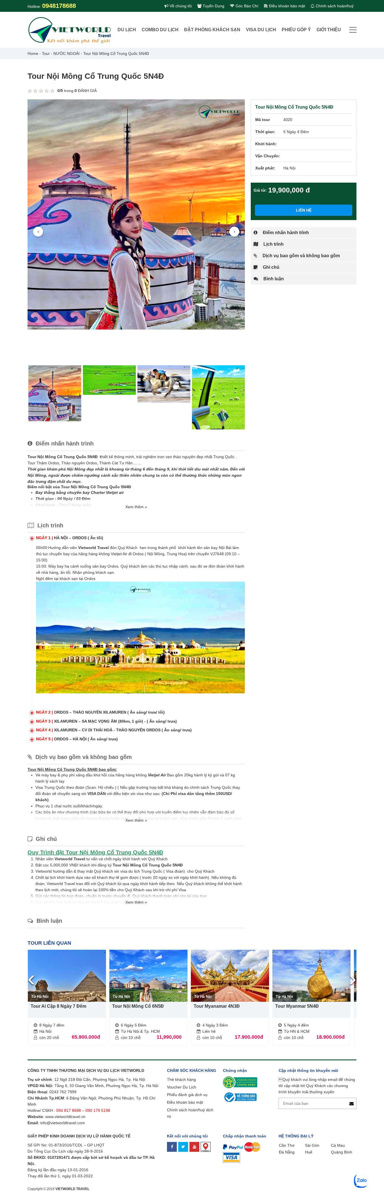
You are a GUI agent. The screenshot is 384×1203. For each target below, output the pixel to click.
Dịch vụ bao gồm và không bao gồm (300, 255)
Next (234, 231)
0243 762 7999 (62, 1092)
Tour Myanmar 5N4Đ (297, 1006)
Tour (46, 53)
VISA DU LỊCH (261, 29)
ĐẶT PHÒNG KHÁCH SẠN (212, 29)
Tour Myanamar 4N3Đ (217, 1006)
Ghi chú (270, 267)
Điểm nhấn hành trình (285, 232)
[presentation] (31, 978)
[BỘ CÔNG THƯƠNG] (240, 1097)
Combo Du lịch (160, 29)
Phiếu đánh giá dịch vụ (187, 1094)
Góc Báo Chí (246, 6)
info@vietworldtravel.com (62, 1123)
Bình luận (273, 278)
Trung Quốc (223, 456)
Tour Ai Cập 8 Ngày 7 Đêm (58, 1006)
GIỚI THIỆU (329, 29)
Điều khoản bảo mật (286, 6)
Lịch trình (273, 244)
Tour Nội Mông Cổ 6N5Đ (138, 1006)
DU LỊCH (127, 29)
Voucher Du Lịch (181, 1087)
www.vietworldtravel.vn (65, 1116)
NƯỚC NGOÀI (66, 53)
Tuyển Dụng (213, 6)
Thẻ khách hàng (181, 1079)
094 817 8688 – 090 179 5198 (83, 1110)
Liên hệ (303, 210)
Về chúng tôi (180, 6)
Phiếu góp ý (296, 29)
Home (33, 53)
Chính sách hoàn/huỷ (334, 6)
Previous (38, 231)
